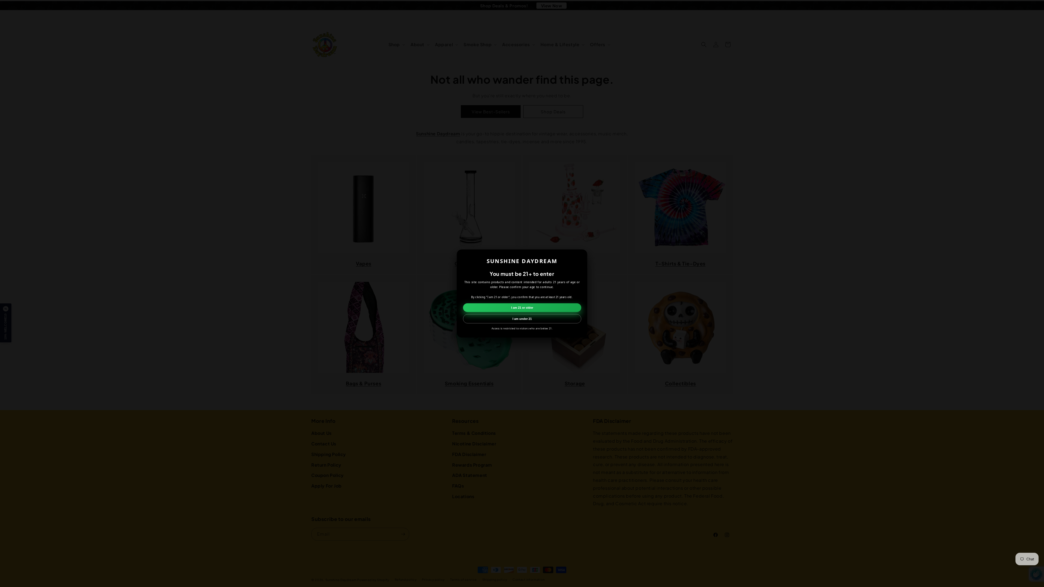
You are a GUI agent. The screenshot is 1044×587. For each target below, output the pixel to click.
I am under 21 (522, 318)
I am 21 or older (522, 307)
